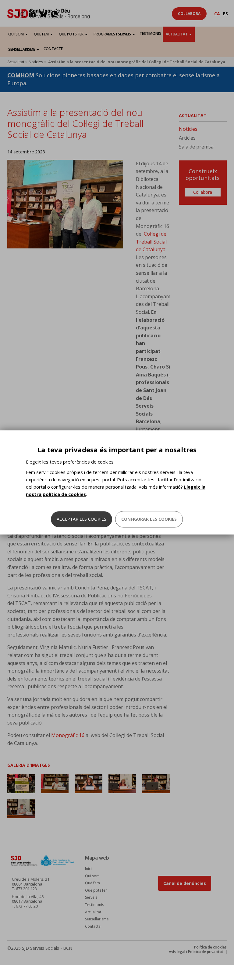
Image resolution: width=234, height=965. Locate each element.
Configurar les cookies (149, 519)
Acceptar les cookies (81, 519)
